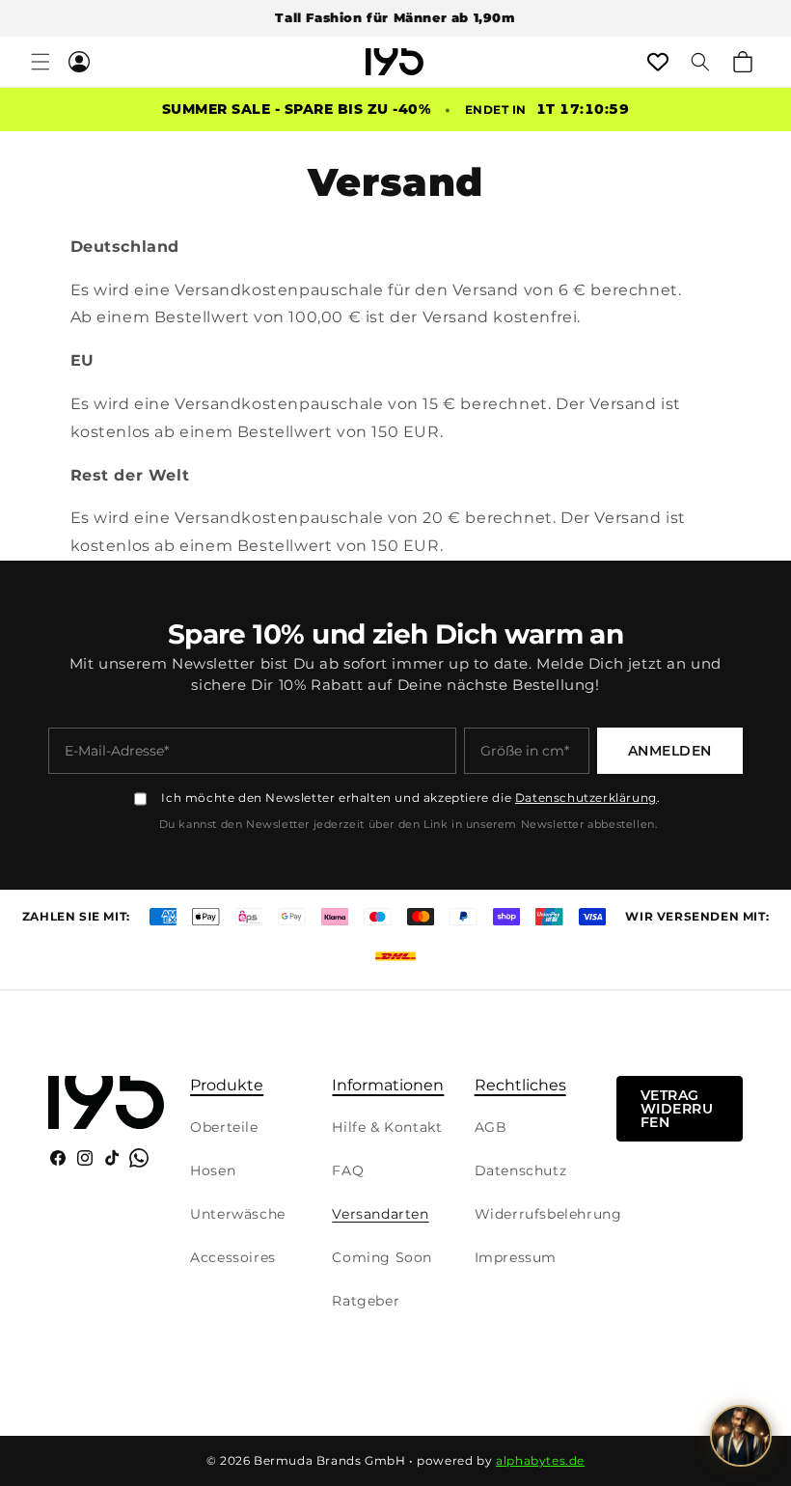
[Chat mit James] (741, 1436)
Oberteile (224, 1127)
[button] (40, 62)
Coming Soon (382, 1257)
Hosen (212, 1170)
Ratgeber (365, 1300)
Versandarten (380, 1214)
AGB (491, 1127)
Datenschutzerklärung (586, 797)
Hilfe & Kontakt (387, 1127)
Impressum (516, 1257)
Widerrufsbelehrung (548, 1214)
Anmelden (670, 750)
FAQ (348, 1170)
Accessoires (233, 1257)
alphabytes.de (540, 1460)
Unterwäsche (238, 1214)
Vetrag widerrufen (677, 1109)
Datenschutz (521, 1170)
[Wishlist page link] (657, 61)
